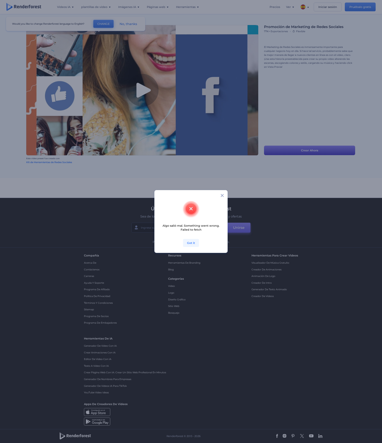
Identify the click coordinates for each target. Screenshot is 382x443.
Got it (191, 243)
